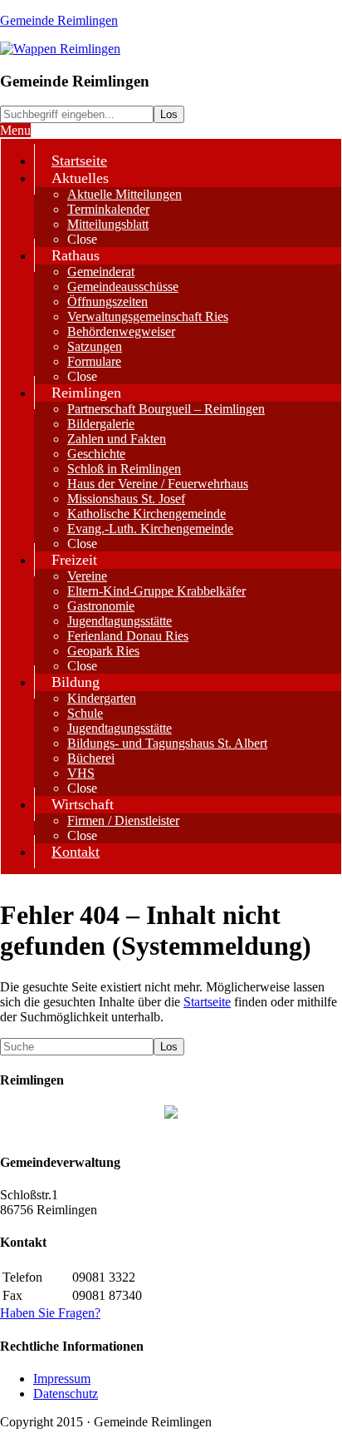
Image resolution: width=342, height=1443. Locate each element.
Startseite (207, 1002)
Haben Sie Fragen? (50, 1313)
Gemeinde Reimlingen (59, 20)
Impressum (61, 1378)
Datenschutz (65, 1393)
